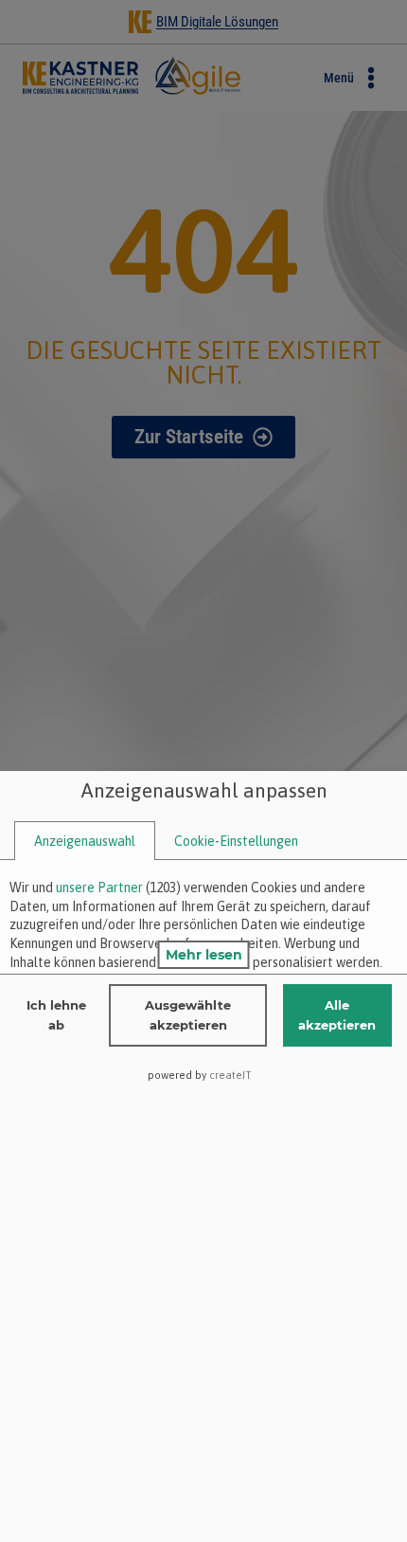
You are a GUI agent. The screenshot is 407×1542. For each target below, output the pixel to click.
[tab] (84, 841)
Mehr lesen (204, 954)
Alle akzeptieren (337, 1014)
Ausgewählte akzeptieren (188, 1014)
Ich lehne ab (56, 1014)
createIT (230, 1075)
